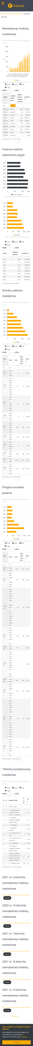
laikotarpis (6, 97)
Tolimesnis (18, 142)
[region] (16, 1035)
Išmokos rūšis (13, 800)
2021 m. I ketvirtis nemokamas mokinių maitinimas (16, 951)
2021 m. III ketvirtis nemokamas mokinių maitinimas (16, 979)
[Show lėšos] (16, 80)
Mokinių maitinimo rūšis (13, 98)
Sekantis (15, 1016)
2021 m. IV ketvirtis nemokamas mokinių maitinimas (16, 1007)
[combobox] (10, 90)
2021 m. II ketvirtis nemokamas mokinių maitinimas (16, 895)
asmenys (17, 360)
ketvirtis (7, 800)
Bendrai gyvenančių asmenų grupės (22, 360)
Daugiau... (24, 1037)
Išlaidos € (27, 98)
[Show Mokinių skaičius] (16, 194)
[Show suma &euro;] (17, 342)
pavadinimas (11, 360)
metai (5, 253)
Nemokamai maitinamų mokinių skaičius (21, 98)
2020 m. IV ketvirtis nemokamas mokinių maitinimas (16, 923)
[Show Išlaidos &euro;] (16, 235)
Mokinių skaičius (15, 253)
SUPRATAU (16, 1042)
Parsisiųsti (7, 898)
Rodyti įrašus (10, 90)
